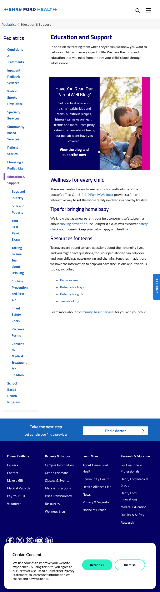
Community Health (96, 479)
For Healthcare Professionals (131, 468)
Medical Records (18, 488)
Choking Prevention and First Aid (20, 290)
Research (127, 522)
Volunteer (14, 503)
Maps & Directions (58, 488)
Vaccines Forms (18, 332)
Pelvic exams (69, 280)
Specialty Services (13, 115)
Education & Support (16, 179)
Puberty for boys (72, 287)
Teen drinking (69, 301)
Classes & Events (57, 480)
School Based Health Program (13, 392)
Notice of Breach (94, 510)
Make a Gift (15, 480)
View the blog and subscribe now (74, 152)
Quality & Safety (132, 515)
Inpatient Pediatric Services (13, 76)
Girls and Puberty (18, 209)
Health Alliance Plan (97, 487)
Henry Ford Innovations (129, 496)
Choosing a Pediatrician (16, 165)
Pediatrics (9, 24)
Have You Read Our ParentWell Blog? (74, 91)
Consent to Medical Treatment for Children (19, 359)
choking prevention (73, 224)
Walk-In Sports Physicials (14, 97)
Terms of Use (27, 571)
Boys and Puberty (18, 194)
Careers (12, 465)
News (87, 494)
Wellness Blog (55, 511)
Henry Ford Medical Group (134, 482)
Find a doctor (115, 430)
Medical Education (133, 507)
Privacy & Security (96, 502)
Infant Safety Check (16, 314)
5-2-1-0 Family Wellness (96, 194)
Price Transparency (58, 496)
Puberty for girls (71, 294)
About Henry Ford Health (95, 468)
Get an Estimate (56, 473)
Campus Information (59, 465)
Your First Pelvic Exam (16, 230)
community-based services (95, 312)
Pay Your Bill (16, 496)
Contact (12, 473)
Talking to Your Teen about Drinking (18, 260)
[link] (42, 9)
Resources (52, 503)
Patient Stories (12, 150)
